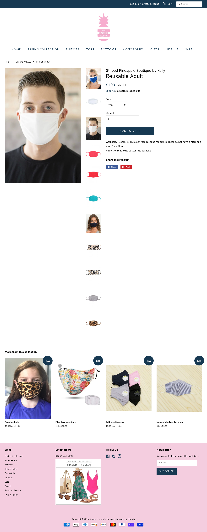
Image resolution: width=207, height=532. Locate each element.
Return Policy (11, 460)
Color (109, 99)
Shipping (110, 90)
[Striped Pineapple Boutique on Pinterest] (113, 456)
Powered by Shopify (125, 519)
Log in (133, 4)
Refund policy (11, 469)
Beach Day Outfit (64, 456)
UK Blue (172, 49)
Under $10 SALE (23, 62)
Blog (7, 481)
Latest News (63, 449)
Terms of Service (13, 490)
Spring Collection (44, 49)
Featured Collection (14, 456)
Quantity (110, 113)
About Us (9, 477)
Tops (90, 49)
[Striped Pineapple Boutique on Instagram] (119, 456)
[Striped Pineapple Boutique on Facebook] (108, 456)
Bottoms (108, 49)
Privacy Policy (11, 494)
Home (16, 49)
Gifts (154, 49)
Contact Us (10, 473)
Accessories (133, 49)
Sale (189, 49)
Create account (150, 4)
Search (8, 486)
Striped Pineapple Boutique (102, 519)
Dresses (73, 49)
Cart (170, 4)
